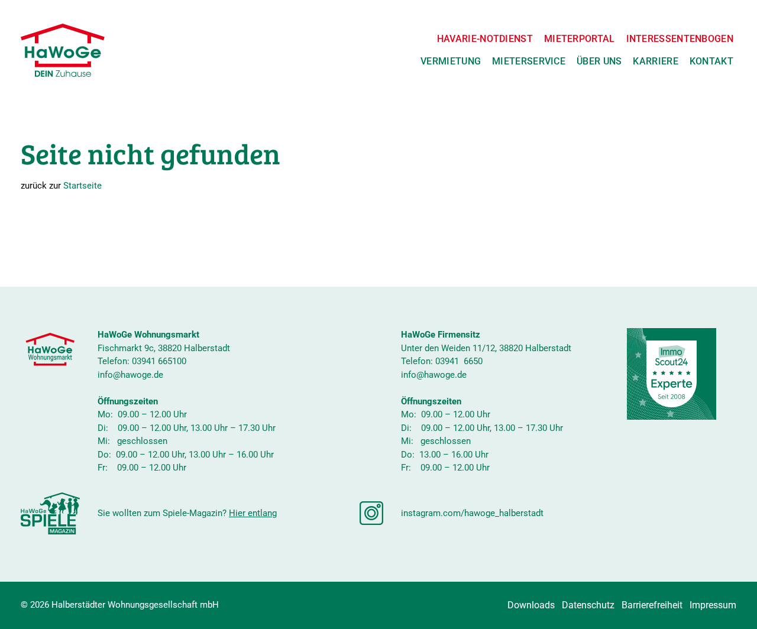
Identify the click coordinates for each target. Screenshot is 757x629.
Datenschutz (588, 605)
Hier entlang (253, 513)
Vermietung (450, 61)
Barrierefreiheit (652, 605)
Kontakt (711, 61)
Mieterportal (579, 38)
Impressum (713, 605)
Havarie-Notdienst (485, 38)
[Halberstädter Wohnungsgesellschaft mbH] (63, 50)
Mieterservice (528, 61)
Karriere (655, 61)
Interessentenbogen (679, 38)
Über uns (599, 61)
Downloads (531, 605)
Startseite (82, 185)
